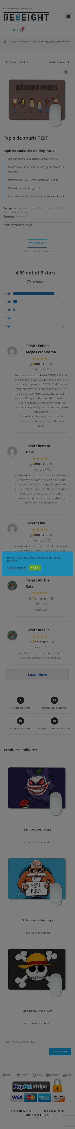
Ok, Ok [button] (34, 567)
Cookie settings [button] (16, 567)
